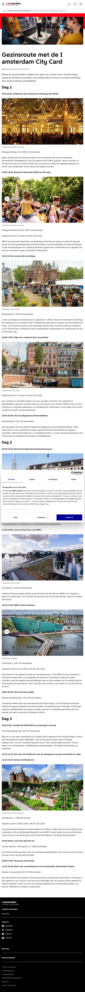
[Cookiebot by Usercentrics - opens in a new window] (72, 473)
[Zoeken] (80, 4)
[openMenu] (3, 4)
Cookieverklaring (8, 971)
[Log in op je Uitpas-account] (69, 4)
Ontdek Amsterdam (10, 909)
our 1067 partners (16, 491)
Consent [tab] (11, 479)
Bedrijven (5, 914)
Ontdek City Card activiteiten (18, 11)
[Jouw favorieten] (75, 4)
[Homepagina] (4, 11)
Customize (41, 517)
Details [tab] (32, 479)
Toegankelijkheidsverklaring (11, 978)
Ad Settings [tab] (52, 479)
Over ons (5, 949)
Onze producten (8, 958)
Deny (16, 517)
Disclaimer (5, 981)
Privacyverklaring (8, 974)
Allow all (69, 517)
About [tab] (73, 479)
